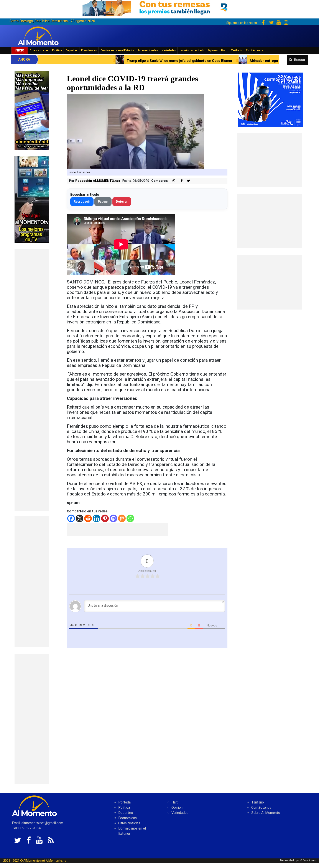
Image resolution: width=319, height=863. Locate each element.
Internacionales (148, 50)
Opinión (212, 50)
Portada (124, 802)
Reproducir (82, 201)
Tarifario (236, 50)
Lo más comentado (191, 50)
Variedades (169, 50)
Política (57, 50)
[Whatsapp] (130, 518)
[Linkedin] (96, 518)
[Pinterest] (105, 518)
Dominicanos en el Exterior (117, 50)
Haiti (174, 802)
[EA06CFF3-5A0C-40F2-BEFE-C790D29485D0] (32, 199)
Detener (122, 201)
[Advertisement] (32, 314)
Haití (224, 50)
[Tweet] (187, 180)
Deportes (71, 50)
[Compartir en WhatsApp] (172, 180)
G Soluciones (308, 860)
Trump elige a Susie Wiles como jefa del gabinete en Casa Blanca (109, 61)
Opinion (177, 807)
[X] (79, 518)
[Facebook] (71, 518)
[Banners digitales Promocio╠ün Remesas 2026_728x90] (159, 7)
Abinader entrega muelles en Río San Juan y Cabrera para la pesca (234, 61)
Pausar (103, 201)
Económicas (89, 50)
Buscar (300, 60)
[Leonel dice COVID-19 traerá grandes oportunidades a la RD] (135, 131)
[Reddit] (88, 518)
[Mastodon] (113, 518)
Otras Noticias (39, 50)
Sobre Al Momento (265, 813)
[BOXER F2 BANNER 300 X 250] (270, 99)
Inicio (19, 50)
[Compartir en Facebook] (179, 180)
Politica (124, 807)
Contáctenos (254, 50)
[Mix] (122, 518)
